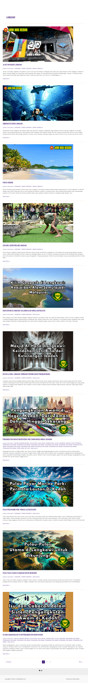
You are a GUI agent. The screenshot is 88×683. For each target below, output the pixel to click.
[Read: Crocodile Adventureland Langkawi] (38, 222)
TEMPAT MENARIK (26, 68)
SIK (26, 448)
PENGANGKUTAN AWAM (9, 444)
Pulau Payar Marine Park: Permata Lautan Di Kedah (19, 510)
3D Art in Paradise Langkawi (12, 65)
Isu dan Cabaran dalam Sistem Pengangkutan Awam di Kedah (23, 635)
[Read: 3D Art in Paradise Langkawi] (38, 44)
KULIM (56, 443)
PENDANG (78, 443)
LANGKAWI (17, 68)
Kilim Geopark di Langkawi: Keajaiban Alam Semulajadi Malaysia (24, 311)
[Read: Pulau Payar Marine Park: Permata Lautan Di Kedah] (38, 486)
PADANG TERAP (70, 443)
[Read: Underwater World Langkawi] (38, 103)
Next (81, 662)
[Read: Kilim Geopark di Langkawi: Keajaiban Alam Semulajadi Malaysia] (38, 287)
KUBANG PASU (50, 443)
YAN (28, 448)
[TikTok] (41, 670)
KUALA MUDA (41, 443)
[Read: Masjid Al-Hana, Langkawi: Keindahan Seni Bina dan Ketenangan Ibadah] (38, 351)
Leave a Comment (8, 68)
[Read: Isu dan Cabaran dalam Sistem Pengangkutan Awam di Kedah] (38, 611)
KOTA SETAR (33, 443)
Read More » (6, 79)
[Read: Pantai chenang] (38, 162)
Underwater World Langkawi (13, 124)
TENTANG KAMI (69, 3)
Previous (8, 662)
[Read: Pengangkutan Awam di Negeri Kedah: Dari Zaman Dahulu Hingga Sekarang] (38, 416)
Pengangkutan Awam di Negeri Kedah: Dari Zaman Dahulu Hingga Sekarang (27, 439)
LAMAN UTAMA (58, 3)
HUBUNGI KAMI (80, 3)
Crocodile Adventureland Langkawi (15, 246)
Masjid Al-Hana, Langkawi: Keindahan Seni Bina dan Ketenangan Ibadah (26, 374)
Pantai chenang (8, 183)
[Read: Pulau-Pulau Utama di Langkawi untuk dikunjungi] (38, 550)
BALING (16, 443)
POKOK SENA (20, 448)
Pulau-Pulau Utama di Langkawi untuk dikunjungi (20, 573)
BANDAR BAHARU (24, 443)
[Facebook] (39, 670)
